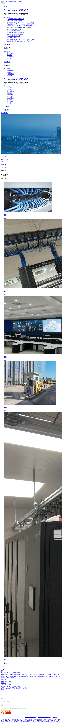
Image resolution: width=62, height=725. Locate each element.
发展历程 (9, 99)
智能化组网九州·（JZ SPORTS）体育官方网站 (20, 41)
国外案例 (9, 75)
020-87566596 (4, 113)
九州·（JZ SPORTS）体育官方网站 (16, 10)
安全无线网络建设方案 (13, 31)
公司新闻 (9, 55)
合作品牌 (9, 103)
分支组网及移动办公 (13, 37)
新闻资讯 (7, 44)
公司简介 (9, 89)
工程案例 (7, 62)
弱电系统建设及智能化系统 (15, 20)
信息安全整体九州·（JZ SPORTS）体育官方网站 (21, 24)
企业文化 (9, 93)
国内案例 (9, 72)
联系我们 (7, 106)
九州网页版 (4, 720)
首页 (5, 6)
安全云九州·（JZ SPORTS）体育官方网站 (19, 27)
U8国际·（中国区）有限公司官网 (39, 721)
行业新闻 (9, 58)
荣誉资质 (9, 96)
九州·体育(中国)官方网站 (15, 720)
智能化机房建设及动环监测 (15, 34)
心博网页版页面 (37, 720)
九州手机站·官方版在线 (49, 720)
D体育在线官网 (27, 720)
